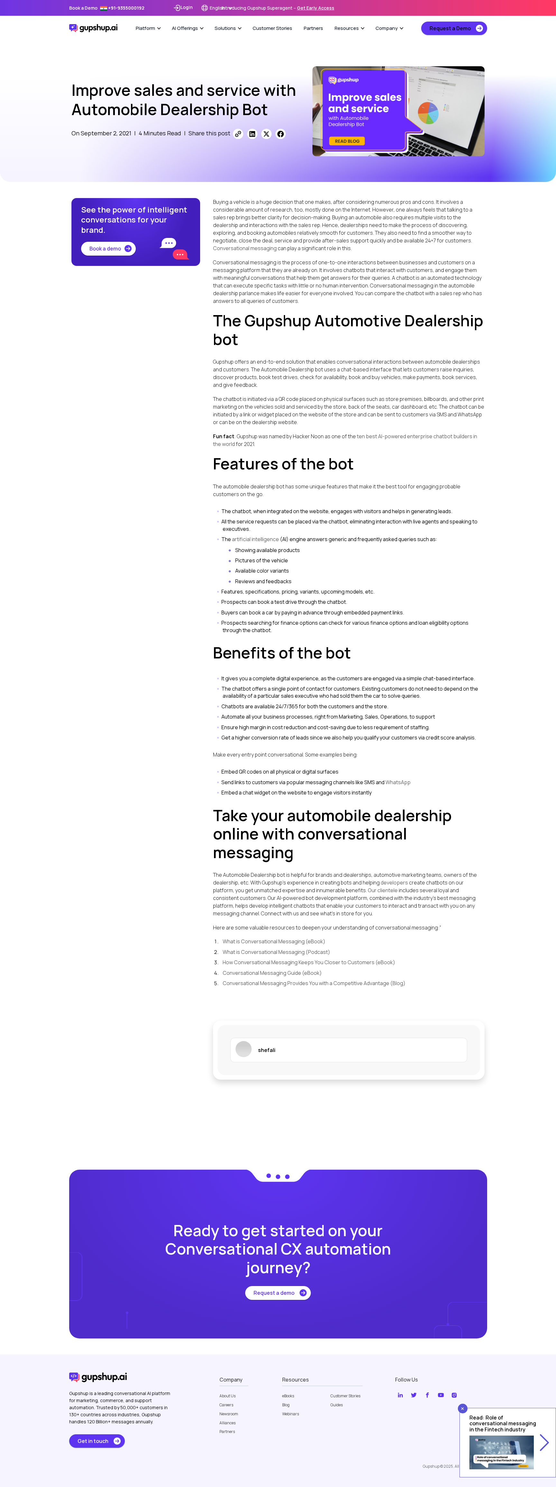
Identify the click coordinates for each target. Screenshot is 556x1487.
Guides (336, 1405)
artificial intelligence (255, 539)
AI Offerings (185, 28)
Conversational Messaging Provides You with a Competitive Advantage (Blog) (314, 983)
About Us (227, 1396)
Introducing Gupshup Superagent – (278, 8)
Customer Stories (272, 28)
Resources (347, 28)
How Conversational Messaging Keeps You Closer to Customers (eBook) (309, 962)
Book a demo (105, 248)
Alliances (227, 1423)
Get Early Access (315, 8)
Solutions (225, 28)
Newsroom (228, 1414)
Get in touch (93, 1441)
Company (386, 28)
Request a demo (274, 1292)
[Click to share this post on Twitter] (266, 134)
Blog (286, 1405)
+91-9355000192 (125, 8)
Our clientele (383, 890)
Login (187, 7)
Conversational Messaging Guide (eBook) (272, 972)
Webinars (290, 1414)
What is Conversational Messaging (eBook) (274, 941)
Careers (226, 1405)
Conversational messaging (245, 248)
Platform (145, 28)
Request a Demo (450, 28)
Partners (313, 28)
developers (394, 882)
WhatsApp (398, 782)
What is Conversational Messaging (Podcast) (276, 952)
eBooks (288, 1396)
